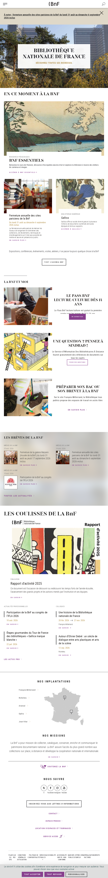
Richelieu (23, 698)
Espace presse (53, 821)
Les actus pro (12, 659)
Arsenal (22, 705)
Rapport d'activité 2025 (26, 583)
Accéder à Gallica (70, 229)
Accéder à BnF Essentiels (22, 172)
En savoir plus (17, 240)
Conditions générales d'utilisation (21, 857)
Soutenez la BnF (56, 766)
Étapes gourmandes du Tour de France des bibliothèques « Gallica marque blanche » (27, 636)
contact (53, 813)
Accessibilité (51, 855)
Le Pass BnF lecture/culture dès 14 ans (78, 300)
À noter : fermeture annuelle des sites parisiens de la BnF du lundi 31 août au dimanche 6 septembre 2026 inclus (52, 16)
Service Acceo (51, 836)
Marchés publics (71, 856)
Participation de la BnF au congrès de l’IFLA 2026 (27, 614)
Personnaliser (76, 874)
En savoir (16, 597)
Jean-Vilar (23, 721)
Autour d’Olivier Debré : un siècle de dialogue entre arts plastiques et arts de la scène (79, 639)
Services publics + (43, 857)
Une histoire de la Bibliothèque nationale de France (75, 614)
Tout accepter (32, 874)
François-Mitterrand (27, 690)
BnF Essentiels (26, 161)
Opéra (21, 713)
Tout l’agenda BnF (54, 262)
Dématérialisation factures (87, 856)
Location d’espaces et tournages (53, 828)
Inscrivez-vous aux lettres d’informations (54, 804)
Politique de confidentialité (33, 856)
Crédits (97, 855)
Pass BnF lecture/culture (68, 310)
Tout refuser (54, 874)
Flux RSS (14, 856)
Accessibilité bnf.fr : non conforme (62, 857)
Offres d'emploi (77, 856)
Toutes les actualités (18, 495)
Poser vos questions (77, 362)
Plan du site (10, 857)
